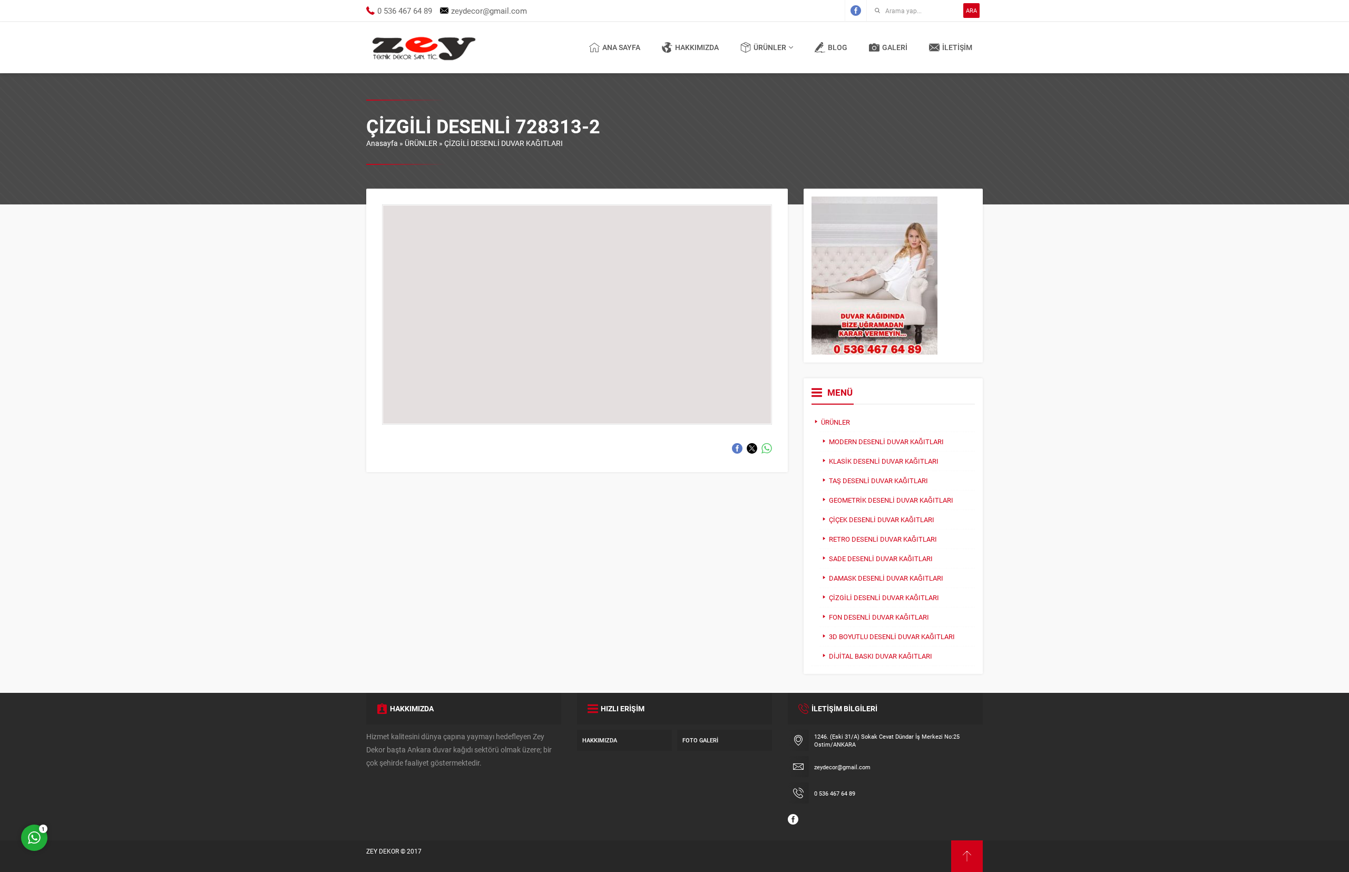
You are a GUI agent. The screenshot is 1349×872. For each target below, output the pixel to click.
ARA (971, 10)
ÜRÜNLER (421, 143)
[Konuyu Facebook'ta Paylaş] (737, 448)
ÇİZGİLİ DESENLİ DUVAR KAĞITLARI (503, 143)
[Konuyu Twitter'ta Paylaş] (752, 448)
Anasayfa (382, 143)
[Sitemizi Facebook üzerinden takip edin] (856, 10)
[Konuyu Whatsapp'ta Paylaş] (766, 448)
